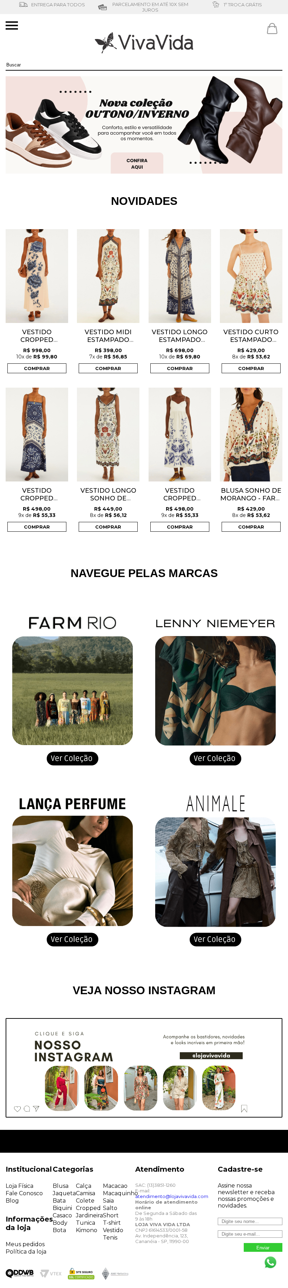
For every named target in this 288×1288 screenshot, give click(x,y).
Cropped (88, 1208)
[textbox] (144, 65)
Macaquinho (120, 1193)
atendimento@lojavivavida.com (171, 1196)
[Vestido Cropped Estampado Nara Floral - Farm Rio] (37, 277)
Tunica (85, 1222)
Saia (108, 1200)
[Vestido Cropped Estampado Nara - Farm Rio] (37, 435)
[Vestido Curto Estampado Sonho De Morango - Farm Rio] (251, 277)
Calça (83, 1186)
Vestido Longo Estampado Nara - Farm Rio (180, 339)
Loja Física (19, 1186)
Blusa (60, 1186)
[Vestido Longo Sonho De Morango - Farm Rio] (108, 435)
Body (60, 1222)
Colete (85, 1200)
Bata (59, 1200)
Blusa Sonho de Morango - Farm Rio (251, 498)
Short (111, 1215)
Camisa (85, 1193)
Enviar (262, 1247)
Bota (59, 1230)
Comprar (37, 368)
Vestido (113, 1230)
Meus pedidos (25, 1244)
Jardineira (89, 1215)
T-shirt (112, 1222)
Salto (110, 1208)
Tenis (110, 1237)
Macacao (115, 1186)
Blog (12, 1200)
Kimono (86, 1230)
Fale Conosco (24, 1193)
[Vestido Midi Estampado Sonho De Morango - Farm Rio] (108, 277)
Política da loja (26, 1251)
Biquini (62, 1208)
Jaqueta (64, 1193)
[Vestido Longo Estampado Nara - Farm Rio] (180, 277)
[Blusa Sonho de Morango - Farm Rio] (251, 435)
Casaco (62, 1215)
